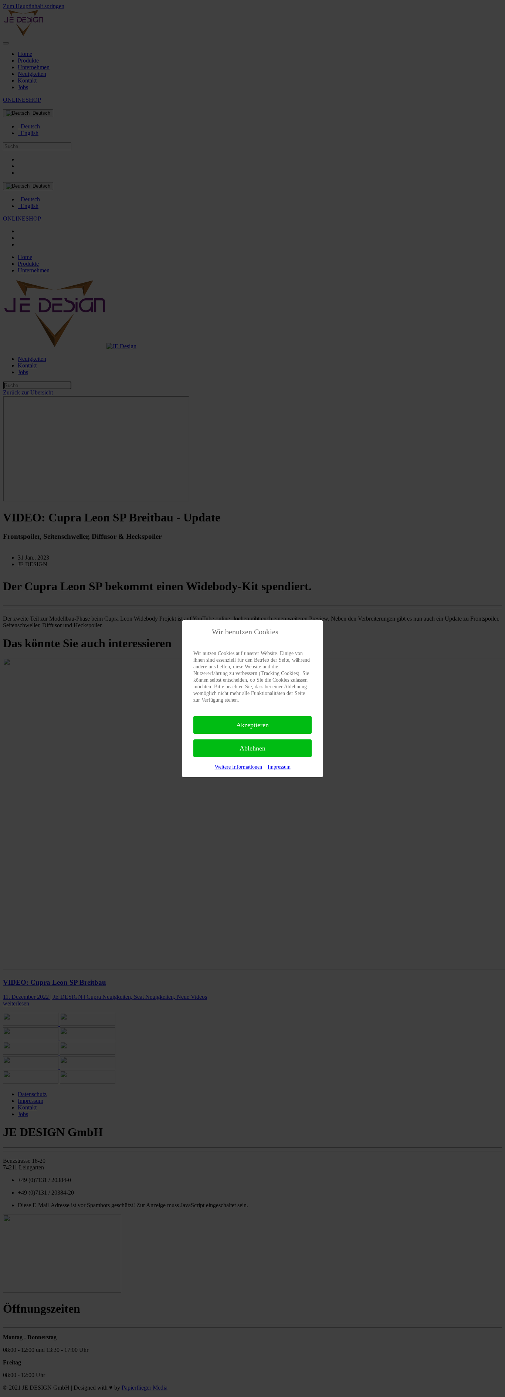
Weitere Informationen (238, 767)
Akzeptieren (252, 725)
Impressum (279, 767)
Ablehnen (252, 748)
